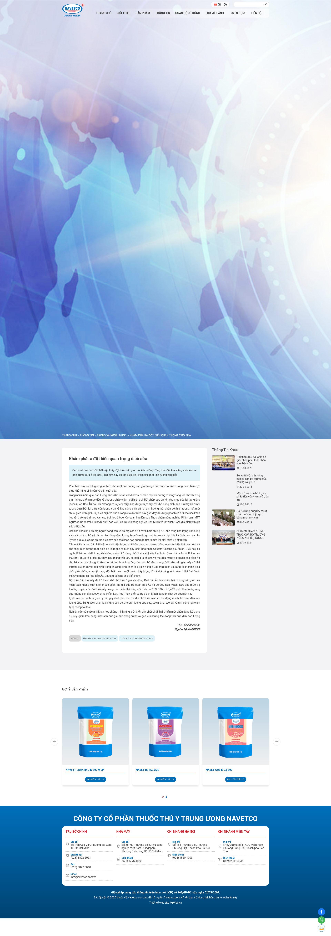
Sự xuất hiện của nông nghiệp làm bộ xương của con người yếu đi (252, 695)
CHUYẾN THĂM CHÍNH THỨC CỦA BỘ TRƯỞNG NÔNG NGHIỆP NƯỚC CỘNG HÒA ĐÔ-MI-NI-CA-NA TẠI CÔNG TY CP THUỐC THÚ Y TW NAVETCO (252, 751)
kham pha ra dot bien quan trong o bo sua (137, 854)
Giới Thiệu (124, 13)
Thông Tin (162, 13)
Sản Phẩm (143, 13)
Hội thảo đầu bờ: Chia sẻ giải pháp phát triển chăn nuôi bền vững (251, 676)
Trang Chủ (104, 13)
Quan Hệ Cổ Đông (187, 13)
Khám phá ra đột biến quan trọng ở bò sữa (99, 854)
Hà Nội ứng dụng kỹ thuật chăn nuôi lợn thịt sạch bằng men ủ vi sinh (252, 730)
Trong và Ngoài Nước (112, 651)
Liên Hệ (256, 13)
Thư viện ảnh (214, 13)
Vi (219, 4)
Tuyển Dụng (237, 13)
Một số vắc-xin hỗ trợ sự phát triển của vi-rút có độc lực (252, 713)
